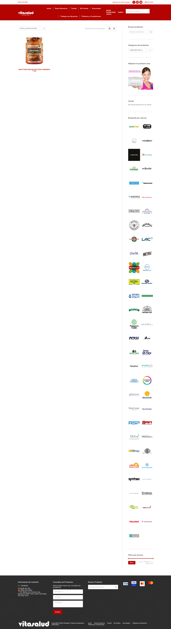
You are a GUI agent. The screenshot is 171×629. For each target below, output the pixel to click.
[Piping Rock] (134, 372)
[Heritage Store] (147, 217)
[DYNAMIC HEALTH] (134, 174)
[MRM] (147, 273)
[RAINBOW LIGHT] (147, 386)
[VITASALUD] (134, 527)
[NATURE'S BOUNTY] (147, 301)
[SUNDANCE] (134, 471)
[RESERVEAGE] (134, 414)
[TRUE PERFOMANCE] (134, 499)
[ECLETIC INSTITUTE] (147, 174)
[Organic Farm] (134, 358)
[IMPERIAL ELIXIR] (147, 231)
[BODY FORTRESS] (147, 146)
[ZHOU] (134, 541)
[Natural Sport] (147, 287)
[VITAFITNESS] (147, 513)
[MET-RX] (147, 259)
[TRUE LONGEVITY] (147, 485)
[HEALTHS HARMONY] (134, 217)
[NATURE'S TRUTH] (134, 315)
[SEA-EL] (134, 442)
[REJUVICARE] (134, 400)
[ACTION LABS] (147, 132)
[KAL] (134, 245)
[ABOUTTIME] (134, 132)
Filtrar (132, 563)
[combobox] (140, 50)
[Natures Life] (147, 315)
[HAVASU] (134, 203)
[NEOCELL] (147, 329)
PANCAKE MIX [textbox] (136, 50)
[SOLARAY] (134, 456)
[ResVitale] (147, 414)
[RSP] (134, 428)
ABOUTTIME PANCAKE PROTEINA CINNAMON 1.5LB (34, 70)
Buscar (150, 32)
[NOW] (134, 344)
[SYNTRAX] (134, 485)
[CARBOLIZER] (134, 160)
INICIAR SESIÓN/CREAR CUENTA (111, 12)
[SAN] (147, 428)
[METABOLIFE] (134, 273)
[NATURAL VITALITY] (134, 301)
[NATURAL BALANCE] (134, 287)
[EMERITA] (134, 188)
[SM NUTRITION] (147, 442)
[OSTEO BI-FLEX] (147, 358)
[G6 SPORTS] (147, 188)
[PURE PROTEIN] (134, 386)
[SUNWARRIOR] (147, 471)
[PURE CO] (147, 372)
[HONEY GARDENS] (134, 231)
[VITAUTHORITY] (147, 527)
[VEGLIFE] (134, 513)
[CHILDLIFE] (147, 160)
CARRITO (120, 12)
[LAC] (147, 245)
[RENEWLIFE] (147, 400)
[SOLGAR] (147, 456)
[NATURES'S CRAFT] (134, 329)
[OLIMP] (147, 344)
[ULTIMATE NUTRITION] (147, 499)
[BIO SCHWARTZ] (134, 146)
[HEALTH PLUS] (147, 203)
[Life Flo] (134, 259)
